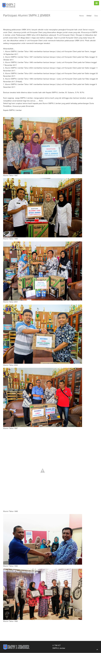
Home (81, 15)
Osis (96, 15)
